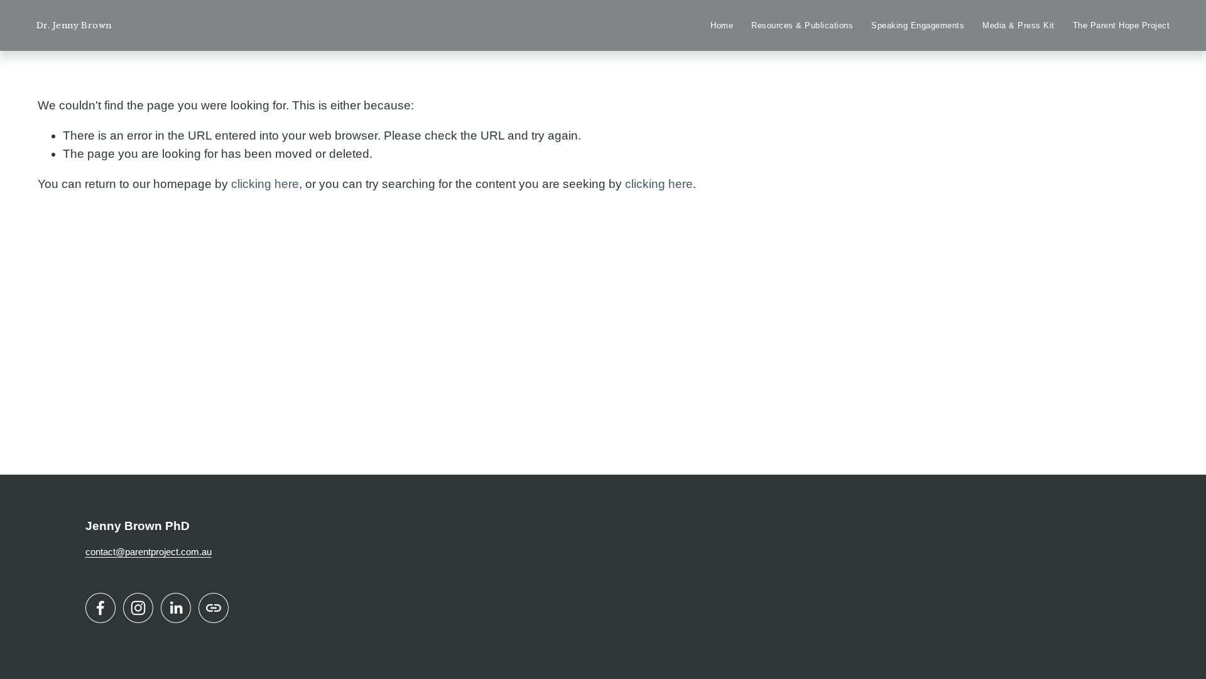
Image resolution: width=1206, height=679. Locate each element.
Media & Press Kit (1018, 25)
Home (721, 25)
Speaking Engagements (917, 25)
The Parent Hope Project (1121, 25)
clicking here (265, 183)
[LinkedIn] (176, 608)
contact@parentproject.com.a (146, 551)
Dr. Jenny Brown (74, 25)
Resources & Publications (802, 25)
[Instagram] (138, 608)
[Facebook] (100, 608)
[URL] (213, 608)
